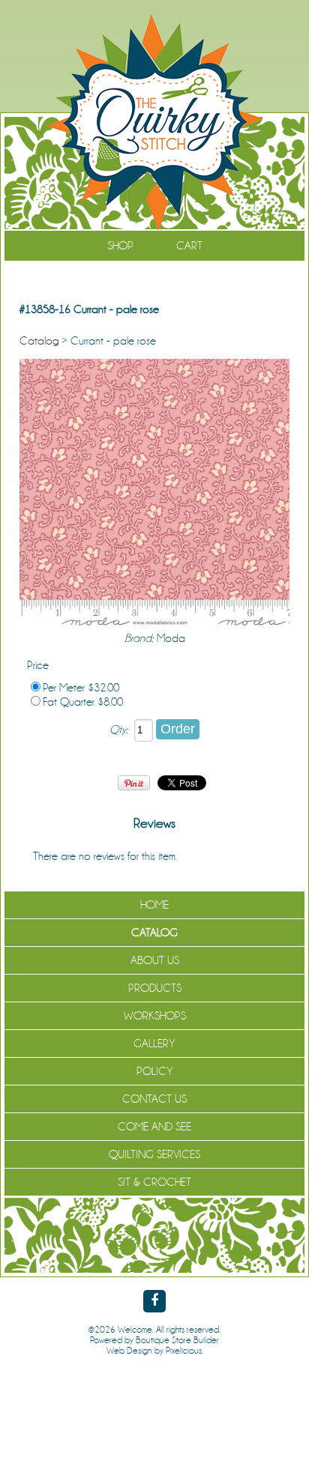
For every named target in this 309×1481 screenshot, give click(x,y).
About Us (154, 960)
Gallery (155, 1044)
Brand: (138, 638)
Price (38, 665)
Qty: (119, 730)
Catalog (39, 341)
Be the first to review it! (228, 856)
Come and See (154, 1127)
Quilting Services (154, 1154)
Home (154, 905)
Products (155, 988)
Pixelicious (184, 1350)
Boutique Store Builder (177, 1340)
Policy (154, 1071)
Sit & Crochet (154, 1182)
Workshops (155, 1016)
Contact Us (154, 1099)
